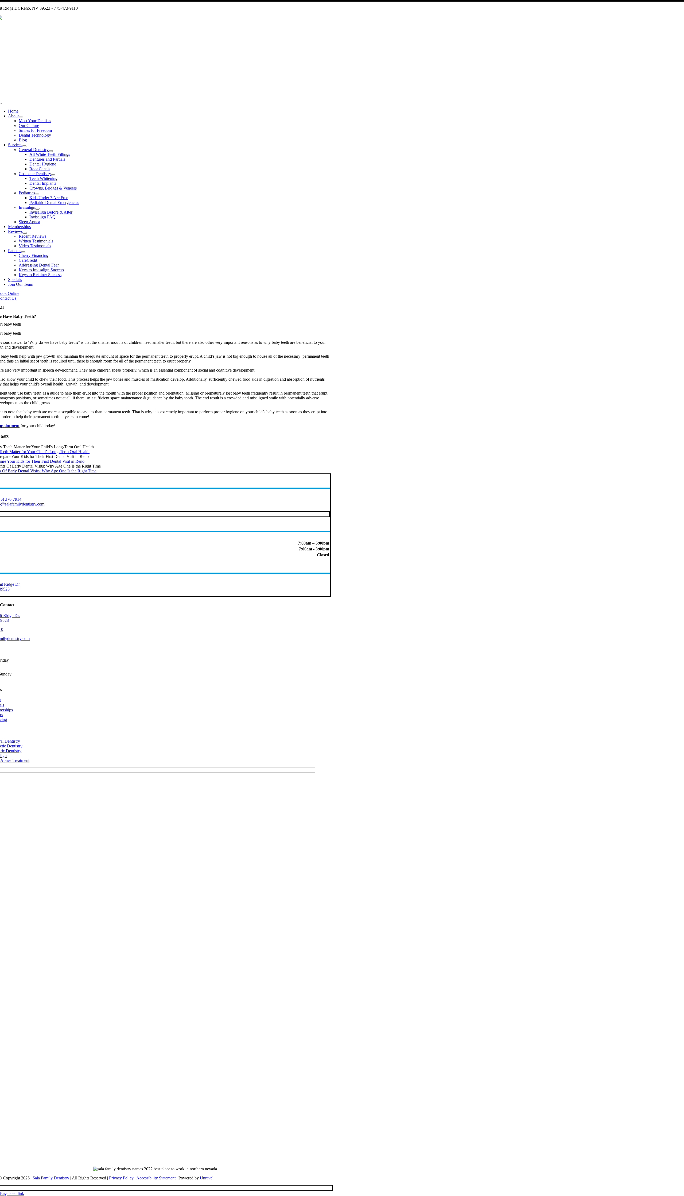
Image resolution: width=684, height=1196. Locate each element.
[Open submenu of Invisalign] (37, 209)
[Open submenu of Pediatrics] (37, 194)
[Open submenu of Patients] (23, 252)
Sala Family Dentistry (51, 1178)
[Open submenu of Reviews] (25, 233)
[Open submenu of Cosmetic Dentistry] (53, 175)
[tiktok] (6, 1188)
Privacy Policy (121, 1178)
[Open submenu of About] (21, 117)
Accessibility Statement (156, 1178)
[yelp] (5, 1188)
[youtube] (8, 1188)
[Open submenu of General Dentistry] (51, 151)
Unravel (206, 1178)
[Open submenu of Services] (24, 146)
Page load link (12, 1193)
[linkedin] (3, 1188)
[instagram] (2, 1188)
